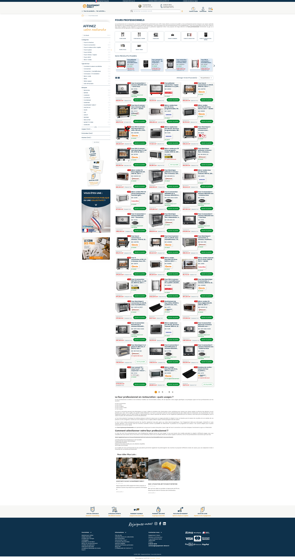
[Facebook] (160, 523)
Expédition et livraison (88, 542)
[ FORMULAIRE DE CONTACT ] (123, 548)
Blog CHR (117, 546)
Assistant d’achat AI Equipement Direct (130, 481)
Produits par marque (88, 538)
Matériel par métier (87, 535)
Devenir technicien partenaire (124, 545)
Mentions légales (120, 543)
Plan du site (118, 535)
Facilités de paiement (88, 545)
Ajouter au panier (140, 100)
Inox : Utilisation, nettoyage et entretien (162, 484)
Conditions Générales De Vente (91, 548)
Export (84, 550)
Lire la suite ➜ (119, 491)
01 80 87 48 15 (152, 544)
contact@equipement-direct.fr (158, 546)
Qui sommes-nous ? (121, 540)
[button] (89, 11)
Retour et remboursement (90, 543)
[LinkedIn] (164, 523)
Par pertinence (206, 78)
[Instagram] (156, 523)
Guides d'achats (86, 537)
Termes (158, 558)
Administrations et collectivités (124, 537)
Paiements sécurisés (88, 546)
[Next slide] (214, 66)
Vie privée (152, 558)
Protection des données (122, 542)
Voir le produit (174, 165)
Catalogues (85, 540)
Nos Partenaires (120, 538)
